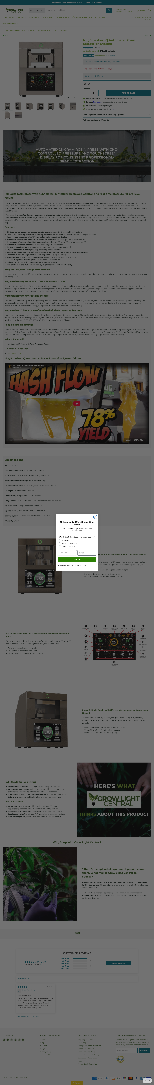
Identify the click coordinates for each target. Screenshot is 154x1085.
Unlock (77, 559)
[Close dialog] (95, 517)
